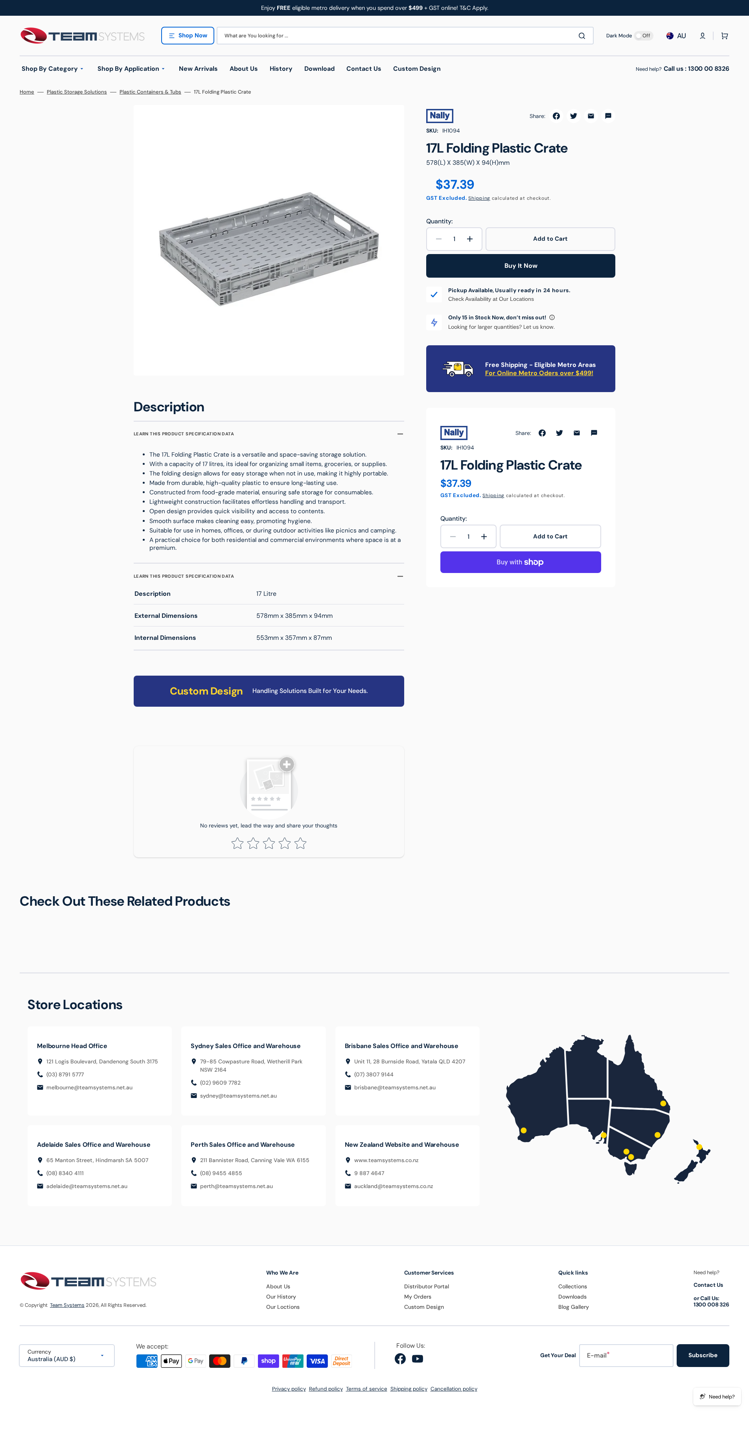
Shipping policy (408, 1388)
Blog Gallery (573, 1306)
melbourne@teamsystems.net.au (89, 1087)
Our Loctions (283, 1306)
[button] (702, 35)
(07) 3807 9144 (374, 1074)
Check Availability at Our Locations (491, 299)
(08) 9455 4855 (221, 1173)
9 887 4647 (369, 1173)
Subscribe (703, 1355)
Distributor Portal (426, 1286)
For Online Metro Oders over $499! (539, 373)
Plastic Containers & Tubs (150, 92)
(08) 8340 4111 (65, 1173)
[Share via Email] (591, 116)
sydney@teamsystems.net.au (238, 1095)
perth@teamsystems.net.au (236, 1186)
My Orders (417, 1296)
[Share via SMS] (608, 116)
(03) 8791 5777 (65, 1074)
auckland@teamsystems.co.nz (393, 1186)
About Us (278, 1286)
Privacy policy (289, 1388)
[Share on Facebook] (556, 116)
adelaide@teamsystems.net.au (86, 1186)
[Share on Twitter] (574, 116)
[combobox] (405, 35)
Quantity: (439, 221)
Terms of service (366, 1388)
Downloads (572, 1296)
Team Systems (67, 1305)
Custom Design (424, 1306)
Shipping (479, 198)
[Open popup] (552, 317)
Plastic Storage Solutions (77, 92)
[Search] (583, 35)
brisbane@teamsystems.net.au (395, 1087)
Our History (281, 1296)
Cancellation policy (454, 1388)
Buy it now (520, 266)
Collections (572, 1286)
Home (27, 92)
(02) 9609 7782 (220, 1082)
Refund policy (326, 1388)
